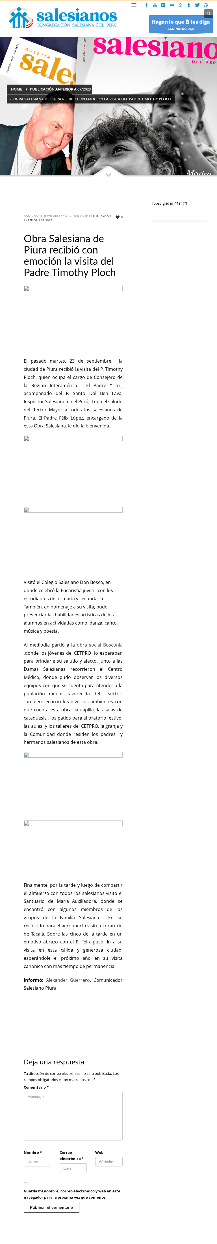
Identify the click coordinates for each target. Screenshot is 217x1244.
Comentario (36, 1087)
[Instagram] (163, 5)
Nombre (33, 1152)
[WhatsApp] (180, 5)
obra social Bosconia (99, 645)
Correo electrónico (72, 1155)
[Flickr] (172, 5)
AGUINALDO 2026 (181, 25)
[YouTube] (155, 5)
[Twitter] (197, 5)
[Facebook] (146, 5)
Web (99, 1152)
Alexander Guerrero (67, 980)
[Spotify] (205, 5)
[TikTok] (189, 5)
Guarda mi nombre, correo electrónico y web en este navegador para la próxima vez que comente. (72, 1194)
